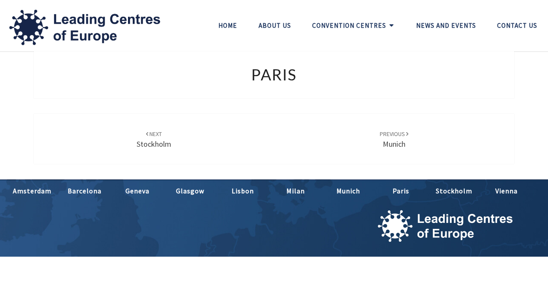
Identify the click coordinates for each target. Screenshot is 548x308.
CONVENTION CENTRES (349, 25)
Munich (348, 191)
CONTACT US (517, 25)
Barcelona (84, 191)
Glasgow (190, 191)
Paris (401, 191)
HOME (227, 25)
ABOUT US (275, 25)
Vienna (506, 191)
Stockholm (454, 191)
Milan (295, 191)
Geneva (137, 191)
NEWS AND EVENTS (446, 25)
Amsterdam (32, 191)
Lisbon (243, 191)
